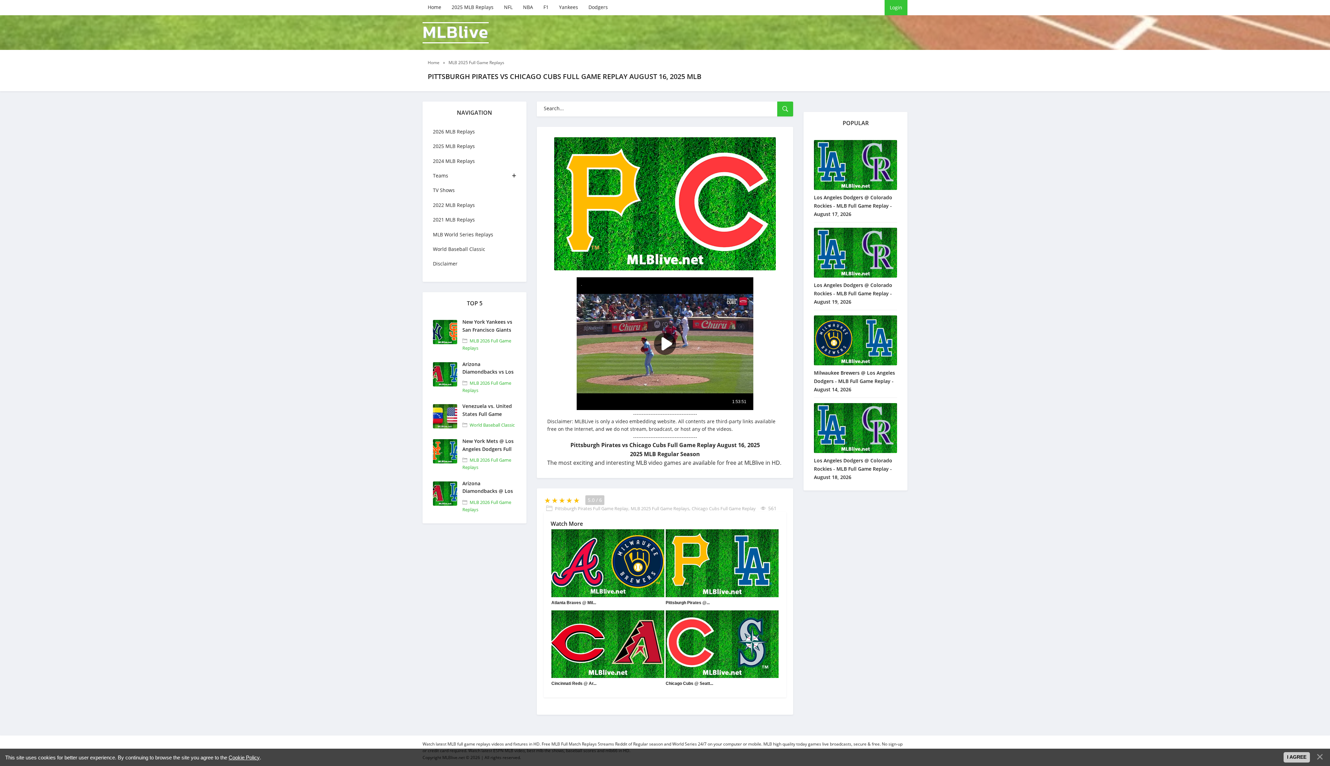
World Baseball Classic (459, 249)
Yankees (568, 7)
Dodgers (598, 7)
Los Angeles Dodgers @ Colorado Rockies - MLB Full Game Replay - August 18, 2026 (853, 468)
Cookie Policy (244, 757)
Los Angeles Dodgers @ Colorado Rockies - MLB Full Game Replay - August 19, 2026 (853, 293)
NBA (528, 7)
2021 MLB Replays (454, 219)
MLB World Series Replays (463, 234)
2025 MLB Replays (473, 7)
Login (896, 7)
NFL (508, 7)
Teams (440, 175)
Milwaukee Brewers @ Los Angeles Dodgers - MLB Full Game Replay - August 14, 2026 (854, 381)
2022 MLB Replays (454, 205)
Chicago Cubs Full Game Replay (724, 508)
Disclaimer (445, 263)
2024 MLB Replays (454, 161)
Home (434, 7)
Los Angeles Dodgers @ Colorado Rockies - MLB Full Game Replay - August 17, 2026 (853, 205)
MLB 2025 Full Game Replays (660, 508)
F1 (546, 7)
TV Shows (444, 190)
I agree (1296, 757)
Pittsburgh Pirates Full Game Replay (591, 508)
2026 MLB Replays (454, 131)
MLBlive (456, 32)
